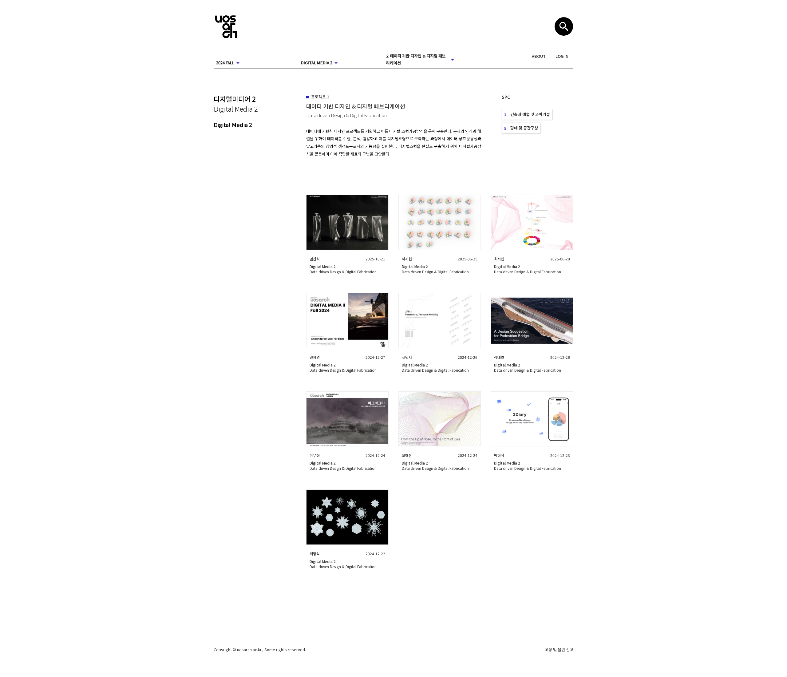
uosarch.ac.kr (249, 649)
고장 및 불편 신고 (559, 649)
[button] (539, 56)
